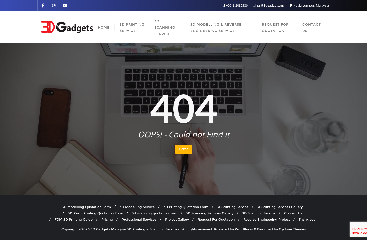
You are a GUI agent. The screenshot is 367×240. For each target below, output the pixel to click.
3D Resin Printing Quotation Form (95, 213)
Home (183, 149)
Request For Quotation (216, 219)
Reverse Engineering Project (266, 219)
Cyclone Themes (292, 229)
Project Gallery (177, 219)
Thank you (307, 219)
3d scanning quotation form (154, 213)
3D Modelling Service (137, 207)
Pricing (107, 219)
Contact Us (293, 213)
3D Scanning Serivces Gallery (209, 213)
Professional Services (139, 219)
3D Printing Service (232, 207)
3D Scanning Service (258, 213)
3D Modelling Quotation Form (86, 207)
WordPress (244, 229)
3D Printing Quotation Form (185, 207)
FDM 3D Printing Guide (74, 219)
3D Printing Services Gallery (280, 207)
